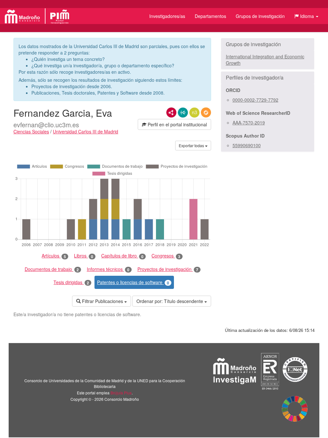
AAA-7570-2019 (249, 122)
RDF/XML (171, 112)
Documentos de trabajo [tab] (52, 269)
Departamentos (210, 16)
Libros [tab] (83, 255)
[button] (306, 16)
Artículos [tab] (54, 255)
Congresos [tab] (166, 255)
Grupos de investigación (260, 16)
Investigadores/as (167, 16)
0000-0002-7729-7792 (255, 100)
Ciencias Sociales (31, 131)
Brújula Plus (121, 392)
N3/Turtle (194, 112)
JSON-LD (183, 112)
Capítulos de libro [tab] (122, 255)
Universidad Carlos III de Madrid (85, 131)
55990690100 (247, 145)
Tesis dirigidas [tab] (71, 282)
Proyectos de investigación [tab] (167, 269)
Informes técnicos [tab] (108, 269)
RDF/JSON (206, 112)
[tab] (267, 44)
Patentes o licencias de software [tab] (133, 282)
